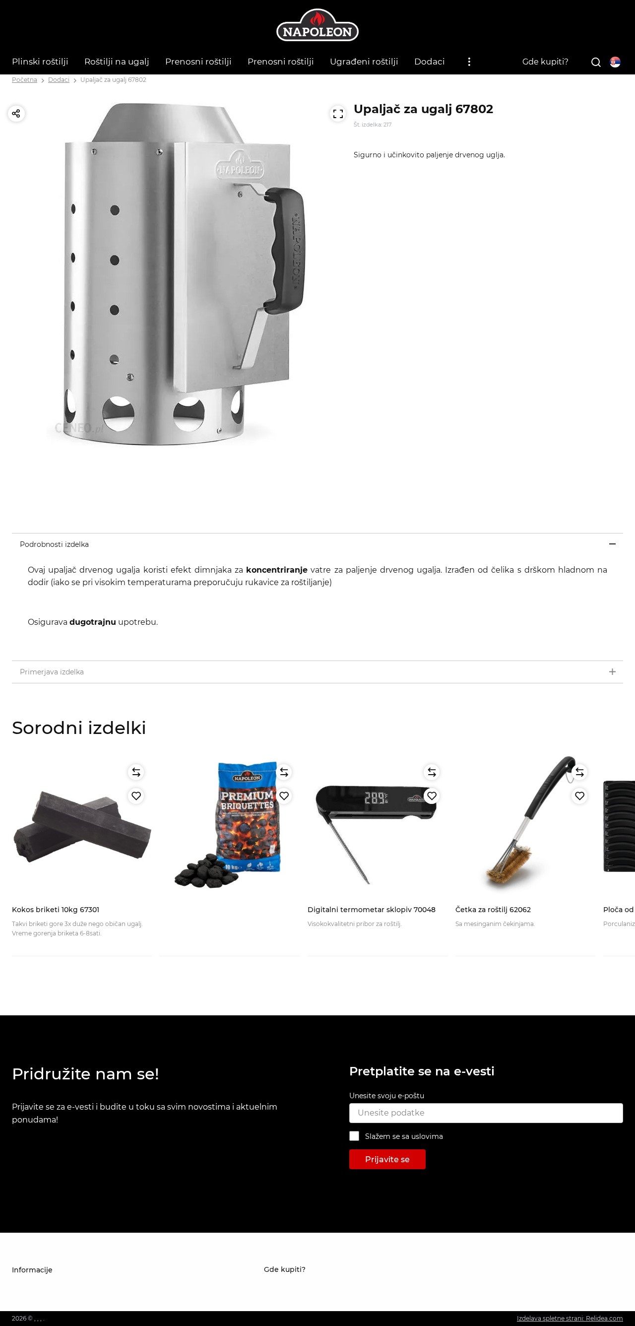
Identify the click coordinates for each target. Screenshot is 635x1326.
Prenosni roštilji (198, 61)
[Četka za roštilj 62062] (525, 826)
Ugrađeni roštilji (364, 61)
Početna (24, 79)
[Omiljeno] (136, 796)
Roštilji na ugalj (116, 61)
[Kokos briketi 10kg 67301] (82, 826)
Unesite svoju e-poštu (386, 1095)
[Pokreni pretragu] (595, 62)
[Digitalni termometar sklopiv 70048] (377, 826)
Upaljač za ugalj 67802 (113, 79)
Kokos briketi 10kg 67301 (55, 909)
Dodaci (429, 61)
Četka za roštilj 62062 (493, 909)
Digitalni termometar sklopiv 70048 (372, 909)
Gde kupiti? (545, 61)
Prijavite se (387, 1159)
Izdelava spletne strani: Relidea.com (570, 1318)
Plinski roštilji (40, 61)
